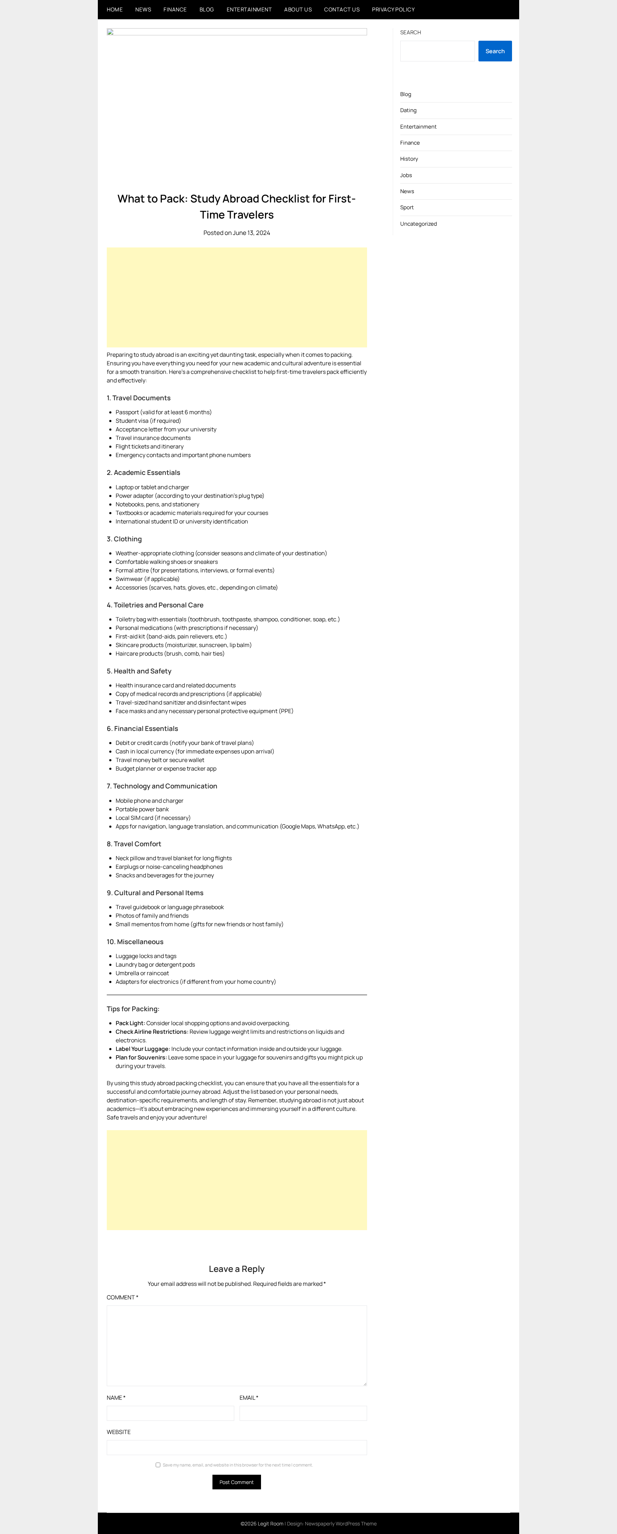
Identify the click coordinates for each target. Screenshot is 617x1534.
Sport (407, 207)
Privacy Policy (393, 9)
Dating (408, 110)
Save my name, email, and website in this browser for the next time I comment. (238, 1465)
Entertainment (249, 9)
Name (116, 1398)
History (409, 158)
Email (249, 1398)
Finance (175, 9)
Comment (123, 1297)
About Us (298, 9)
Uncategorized (418, 223)
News (143, 9)
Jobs (406, 175)
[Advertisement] (237, 297)
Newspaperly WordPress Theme (341, 1523)
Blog (207, 9)
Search (410, 32)
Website (119, 1432)
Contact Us (342, 9)
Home (115, 9)
